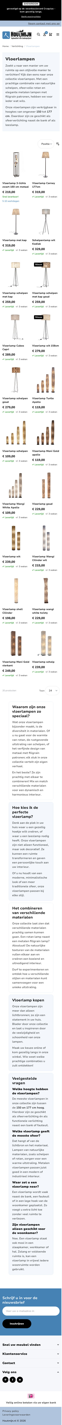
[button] (31, 1344)
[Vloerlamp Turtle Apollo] (46, 380)
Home (5, 46)
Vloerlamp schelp (43, 662)
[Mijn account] (44, 34)
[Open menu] (58, 34)
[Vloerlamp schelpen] (16, 432)
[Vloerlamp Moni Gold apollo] (46, 432)
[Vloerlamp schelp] (46, 643)
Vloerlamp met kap (14, 240)
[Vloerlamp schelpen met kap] (16, 274)
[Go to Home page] (16, 34)
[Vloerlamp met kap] (16, 221)
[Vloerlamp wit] (16, 538)
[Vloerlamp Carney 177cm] (46, 164)
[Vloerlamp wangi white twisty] (46, 590)
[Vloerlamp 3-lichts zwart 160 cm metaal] (16, 164)
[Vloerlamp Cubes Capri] (16, 327)
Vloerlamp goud (42, 504)
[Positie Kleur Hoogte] (46, 144)
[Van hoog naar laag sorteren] (58, 144)
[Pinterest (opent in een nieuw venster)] (5, 1380)
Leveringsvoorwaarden (16, 1414)
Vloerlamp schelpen (15, 451)
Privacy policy (10, 1411)
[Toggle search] (38, 34)
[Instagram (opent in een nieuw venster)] (20, 1380)
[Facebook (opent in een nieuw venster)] (13, 1380)
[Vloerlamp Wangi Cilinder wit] (46, 538)
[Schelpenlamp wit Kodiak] (46, 221)
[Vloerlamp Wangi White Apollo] (16, 485)
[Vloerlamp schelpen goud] (16, 380)
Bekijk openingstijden (31, 16)
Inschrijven (17, 1323)
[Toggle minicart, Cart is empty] (50, 34)
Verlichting (17, 46)
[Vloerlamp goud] (46, 485)
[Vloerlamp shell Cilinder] (16, 590)
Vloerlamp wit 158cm (45, 345)
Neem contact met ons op (44, 23)
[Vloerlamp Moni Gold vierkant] (16, 643)
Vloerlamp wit (11, 556)
